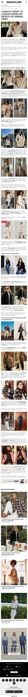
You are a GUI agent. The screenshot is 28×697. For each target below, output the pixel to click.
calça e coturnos (9, 121)
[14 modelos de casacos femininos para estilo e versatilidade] (14, 505)
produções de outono (5, 63)
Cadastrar (13, 672)
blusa (20, 468)
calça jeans (12, 440)
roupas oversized (6, 211)
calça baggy (18, 213)
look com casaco (13, 212)
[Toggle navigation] (2, 2)
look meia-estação (22, 401)
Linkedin (14, 683)
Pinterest (24, 680)
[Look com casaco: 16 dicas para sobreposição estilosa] (14, 538)
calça (10, 94)
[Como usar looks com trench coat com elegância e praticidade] (14, 572)
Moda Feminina (6, 5)
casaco (13, 307)
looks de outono (7, 306)
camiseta (10, 153)
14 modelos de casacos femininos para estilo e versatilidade (12, 519)
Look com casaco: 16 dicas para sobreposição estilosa (10, 553)
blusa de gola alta (14, 93)
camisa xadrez (6, 281)
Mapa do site (14, 696)
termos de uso (18, 675)
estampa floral (18, 241)
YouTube (14, 680)
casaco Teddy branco (16, 90)
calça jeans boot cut (16, 281)
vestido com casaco (22, 242)
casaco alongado (11, 248)
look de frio (12, 178)
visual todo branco (12, 347)
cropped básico (5, 440)
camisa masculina (4, 213)
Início (2, 5)
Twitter (17, 680)
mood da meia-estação (18, 310)
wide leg (8, 348)
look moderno (4, 344)
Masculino (20, 666)
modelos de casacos (18, 466)
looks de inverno (11, 150)
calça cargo (13, 180)
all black (24, 347)
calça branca (4, 441)
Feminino (10, 666)
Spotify (21, 680)
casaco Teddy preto (21, 276)
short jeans (3, 403)
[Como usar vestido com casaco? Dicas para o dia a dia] (14, 606)
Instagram (3, 680)
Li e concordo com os (14, 675)
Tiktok (7, 680)
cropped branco (22, 402)
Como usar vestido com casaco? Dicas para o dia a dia (12, 621)
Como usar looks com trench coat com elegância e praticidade (12, 587)
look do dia (14, 55)
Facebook (10, 680)
